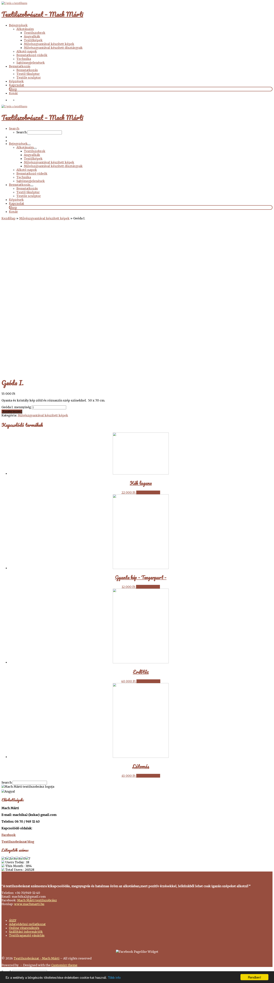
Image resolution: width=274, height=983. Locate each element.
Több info (114, 977)
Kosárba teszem (12, 411)
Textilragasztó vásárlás (27, 935)
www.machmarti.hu (29, 904)
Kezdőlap (8, 218)
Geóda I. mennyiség (16, 407)
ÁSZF (12, 920)
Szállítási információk (26, 932)
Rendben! (254, 977)
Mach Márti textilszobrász (37, 900)
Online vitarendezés (24, 928)
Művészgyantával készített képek (44, 218)
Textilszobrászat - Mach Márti (36, 958)
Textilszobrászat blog (17, 842)
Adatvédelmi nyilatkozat (27, 924)
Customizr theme (64, 965)
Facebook (8, 835)
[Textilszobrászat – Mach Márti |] (14, 3)
